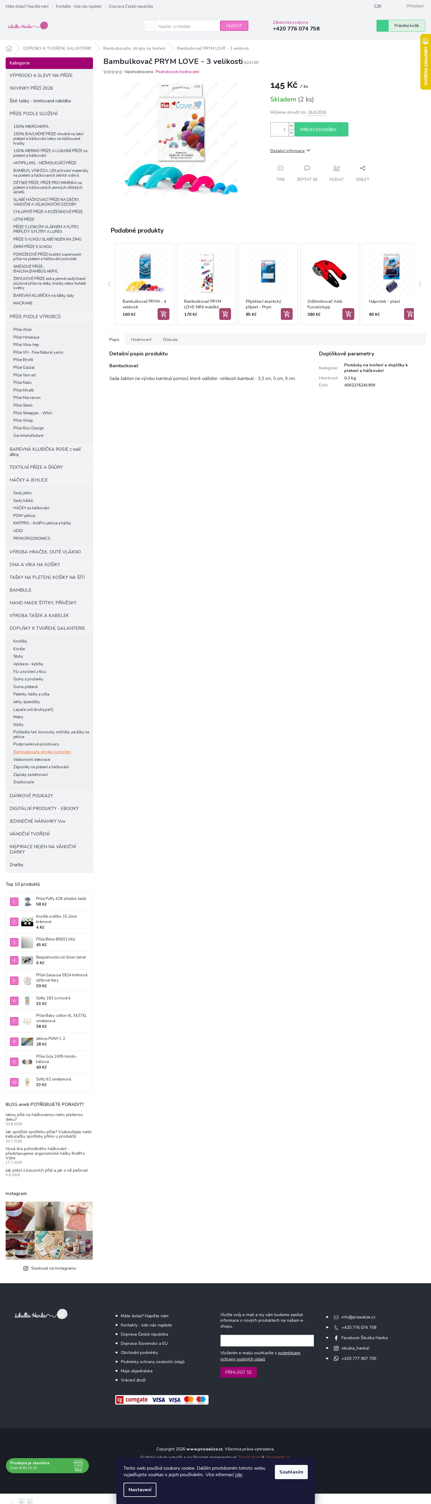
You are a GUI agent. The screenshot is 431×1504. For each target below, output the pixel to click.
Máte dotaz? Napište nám (27, 6)
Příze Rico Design (28, 428)
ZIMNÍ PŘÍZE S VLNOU (32, 246)
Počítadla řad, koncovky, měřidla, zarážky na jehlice (51, 735)
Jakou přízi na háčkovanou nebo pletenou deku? (44, 1117)
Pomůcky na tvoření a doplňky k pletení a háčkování (376, 367)
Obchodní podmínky (139, 1352)
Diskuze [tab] (170, 339)
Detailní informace (287, 151)
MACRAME (23, 303)
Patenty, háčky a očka (31, 694)
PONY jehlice (24, 515)
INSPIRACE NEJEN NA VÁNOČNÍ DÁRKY (42, 849)
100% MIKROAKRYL (31, 126)
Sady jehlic (22, 493)
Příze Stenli (23, 405)
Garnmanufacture (28, 435)
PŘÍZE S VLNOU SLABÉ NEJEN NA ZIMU (47, 239)
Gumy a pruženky (28, 679)
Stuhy (18, 656)
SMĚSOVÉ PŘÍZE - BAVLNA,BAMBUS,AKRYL (35, 269)
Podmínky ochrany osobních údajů (153, 1362)
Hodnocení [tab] (141, 339)
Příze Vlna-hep (26, 344)
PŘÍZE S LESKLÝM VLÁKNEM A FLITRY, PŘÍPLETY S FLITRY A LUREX (46, 229)
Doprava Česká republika (131, 6)
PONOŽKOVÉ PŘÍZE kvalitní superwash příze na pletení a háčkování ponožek (47, 257)
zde (238, 1474)
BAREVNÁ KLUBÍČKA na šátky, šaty (43, 295)
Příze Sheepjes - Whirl (32, 413)
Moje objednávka (137, 1371)
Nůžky (18, 724)
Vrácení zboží (133, 1380)
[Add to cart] (163, 314)
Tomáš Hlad (249, 1457)
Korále (19, 649)
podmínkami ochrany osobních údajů (260, 1356)
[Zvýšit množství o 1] (291, 126)
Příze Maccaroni (27, 397)
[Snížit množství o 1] (291, 132)
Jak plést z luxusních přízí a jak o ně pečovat (47, 1170)
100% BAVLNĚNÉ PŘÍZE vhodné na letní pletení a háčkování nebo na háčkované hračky (48, 138)
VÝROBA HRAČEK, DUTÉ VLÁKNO (45, 552)
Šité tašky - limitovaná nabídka (40, 101)
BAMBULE (20, 590)
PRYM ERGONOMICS (31, 538)
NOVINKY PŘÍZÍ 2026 (31, 88)
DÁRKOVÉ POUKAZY (31, 796)
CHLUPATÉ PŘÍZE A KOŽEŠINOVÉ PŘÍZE (48, 212)
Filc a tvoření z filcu (29, 671)
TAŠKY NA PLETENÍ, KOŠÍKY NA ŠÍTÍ (47, 577)
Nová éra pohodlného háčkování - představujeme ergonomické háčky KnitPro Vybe (45, 1153)
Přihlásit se (238, 1372)
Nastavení (140, 1490)
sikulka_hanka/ (355, 1348)
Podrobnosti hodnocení (177, 72)
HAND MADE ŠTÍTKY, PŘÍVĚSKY (42, 603)
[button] (109, 284)
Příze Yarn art (24, 375)
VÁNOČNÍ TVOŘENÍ (29, 834)
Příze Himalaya (26, 337)
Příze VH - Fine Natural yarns (38, 352)
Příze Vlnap (23, 420)
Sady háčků (23, 500)
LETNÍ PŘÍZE (23, 219)
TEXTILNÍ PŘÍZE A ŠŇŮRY (36, 467)
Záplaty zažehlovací (30, 774)
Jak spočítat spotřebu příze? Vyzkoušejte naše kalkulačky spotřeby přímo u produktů (49, 1134)
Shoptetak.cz (278, 1457)
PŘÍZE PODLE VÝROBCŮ (35, 317)
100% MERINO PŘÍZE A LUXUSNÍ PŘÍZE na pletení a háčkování (50, 153)
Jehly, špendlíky (26, 702)
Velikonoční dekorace (31, 759)
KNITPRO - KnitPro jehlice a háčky (42, 523)
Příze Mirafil (23, 390)
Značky (16, 865)
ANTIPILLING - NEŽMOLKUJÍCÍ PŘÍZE (44, 163)
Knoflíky (20, 641)
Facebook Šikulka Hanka (365, 1338)
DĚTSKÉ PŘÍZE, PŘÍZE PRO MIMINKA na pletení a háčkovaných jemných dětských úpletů (48, 187)
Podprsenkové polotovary (36, 744)
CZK (377, 6)
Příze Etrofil (23, 360)
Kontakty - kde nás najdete (78, 6)
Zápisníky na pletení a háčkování (41, 767)
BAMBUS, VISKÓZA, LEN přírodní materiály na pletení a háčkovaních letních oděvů (50, 173)
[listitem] (144, 284)
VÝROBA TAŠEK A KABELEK (39, 616)
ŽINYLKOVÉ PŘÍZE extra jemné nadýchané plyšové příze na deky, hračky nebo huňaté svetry (49, 283)
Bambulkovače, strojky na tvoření (42, 752)
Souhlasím (291, 1472)
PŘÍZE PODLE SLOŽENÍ (33, 114)
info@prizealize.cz (358, 1317)
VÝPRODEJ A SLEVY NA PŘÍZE (41, 75)
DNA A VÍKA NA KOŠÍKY (34, 565)
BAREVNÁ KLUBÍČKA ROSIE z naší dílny (45, 452)
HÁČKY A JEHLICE (28, 480)
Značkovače (23, 782)
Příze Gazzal (24, 367)
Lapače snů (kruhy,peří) (33, 709)
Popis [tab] (114, 339)
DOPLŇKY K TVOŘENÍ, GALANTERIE (47, 628)
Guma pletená (25, 687)
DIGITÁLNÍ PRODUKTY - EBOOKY (44, 808)
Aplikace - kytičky (28, 664)
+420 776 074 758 (359, 1327)
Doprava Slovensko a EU (144, 1343)
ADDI (18, 531)
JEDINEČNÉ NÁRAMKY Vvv (37, 821)
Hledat (234, 26)
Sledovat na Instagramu (53, 1268)
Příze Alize (22, 329)
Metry (18, 717)
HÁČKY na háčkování (31, 508)
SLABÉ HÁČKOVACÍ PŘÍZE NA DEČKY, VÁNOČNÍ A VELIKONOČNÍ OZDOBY (46, 202)
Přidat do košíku (318, 130)
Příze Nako (22, 382)
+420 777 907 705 (359, 1358)
